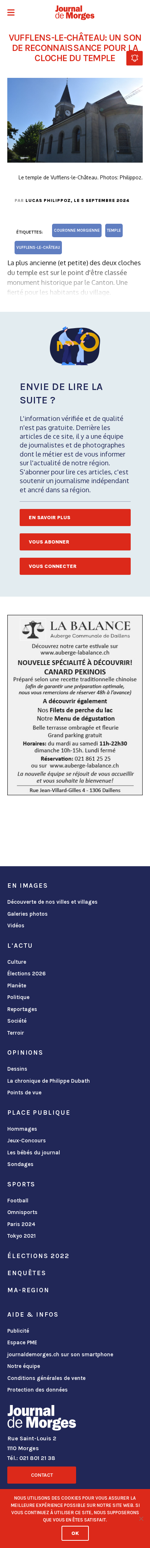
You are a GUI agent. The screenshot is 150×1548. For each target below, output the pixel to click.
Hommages (22, 1129)
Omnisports (22, 1212)
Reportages (22, 1009)
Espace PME (22, 1342)
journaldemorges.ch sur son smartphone (60, 1354)
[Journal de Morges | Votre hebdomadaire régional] (75, 12)
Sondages (20, 1164)
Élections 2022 (38, 1256)
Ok (75, 1533)
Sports (21, 1184)
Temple (114, 230)
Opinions (25, 1052)
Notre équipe (23, 1366)
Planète (16, 985)
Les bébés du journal (33, 1152)
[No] (141, 1518)
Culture (16, 962)
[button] (11, 13)
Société (17, 1021)
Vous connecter (52, 566)
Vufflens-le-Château (38, 247)
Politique (18, 997)
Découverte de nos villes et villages (52, 902)
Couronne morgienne (77, 230)
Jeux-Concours (26, 1140)
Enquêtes (26, 1273)
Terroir (15, 1033)
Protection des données (37, 1389)
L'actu (20, 946)
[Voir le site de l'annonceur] (75, 705)
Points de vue (24, 1092)
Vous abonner (49, 542)
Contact (42, 1475)
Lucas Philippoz (48, 200)
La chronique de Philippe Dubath (48, 1081)
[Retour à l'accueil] (41, 1419)
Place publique (38, 1113)
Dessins (17, 1069)
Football (17, 1200)
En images (27, 886)
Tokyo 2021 (21, 1236)
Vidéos (15, 925)
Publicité (18, 1331)
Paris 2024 (21, 1224)
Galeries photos (27, 914)
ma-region (28, 1290)
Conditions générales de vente (46, 1378)
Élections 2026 (26, 973)
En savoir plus (49, 517)
